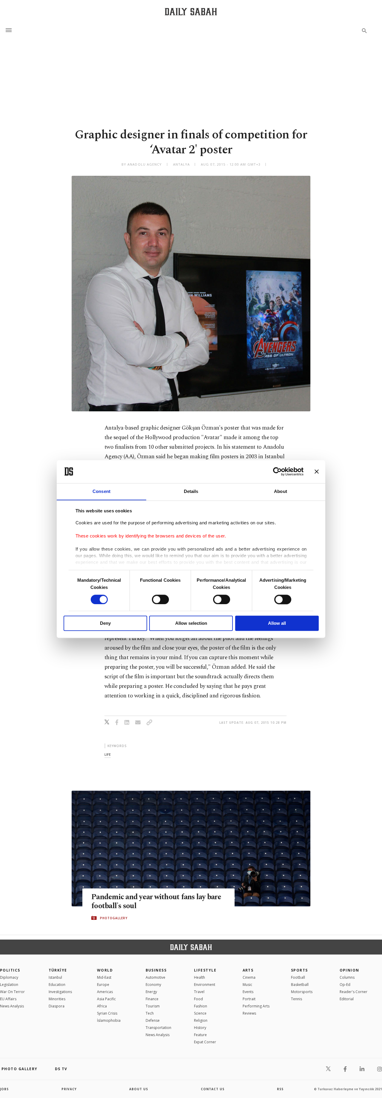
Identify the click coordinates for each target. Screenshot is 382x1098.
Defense (153, 1020)
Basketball (300, 984)
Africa (102, 1006)
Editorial (347, 998)
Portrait (249, 998)
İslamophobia (109, 1020)
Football (298, 977)
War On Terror (12, 991)
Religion (200, 1020)
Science (200, 1013)
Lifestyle (205, 970)
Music (247, 984)
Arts (248, 970)
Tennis (296, 998)
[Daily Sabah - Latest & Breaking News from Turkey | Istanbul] (191, 11)
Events (248, 991)
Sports (299, 970)
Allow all (277, 623)
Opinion (349, 970)
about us (138, 1089)
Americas (105, 991)
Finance (152, 998)
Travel (199, 991)
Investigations (60, 991)
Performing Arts (256, 1006)
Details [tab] (191, 491)
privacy (69, 1089)
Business (156, 970)
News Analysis (12, 1006)
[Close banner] (317, 471)
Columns (347, 977)
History (200, 1027)
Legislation (9, 984)
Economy (153, 984)
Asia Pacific (106, 998)
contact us (212, 1089)
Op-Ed (345, 984)
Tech (150, 1013)
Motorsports (301, 991)
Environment (204, 984)
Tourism (153, 1006)
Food (198, 998)
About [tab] (280, 491)
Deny (105, 623)
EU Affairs (8, 998)
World (105, 970)
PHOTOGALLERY (113, 918)
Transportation (158, 1027)
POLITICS (10, 970)
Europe (103, 984)
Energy (151, 991)
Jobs (4, 1089)
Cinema (249, 977)
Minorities (57, 998)
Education (57, 984)
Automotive (155, 977)
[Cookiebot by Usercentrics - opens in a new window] (277, 471)
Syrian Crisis (107, 1013)
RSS (280, 1089)
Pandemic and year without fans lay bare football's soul (156, 901)
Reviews (249, 1013)
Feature (200, 1034)
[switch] (160, 599)
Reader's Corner (353, 991)
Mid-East (104, 977)
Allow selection (191, 623)
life (107, 754)
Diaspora (56, 1006)
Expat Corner (205, 1041)
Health (199, 977)
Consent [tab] (101, 491)
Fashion (200, 1006)
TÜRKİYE (58, 970)
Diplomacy (9, 977)
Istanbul (55, 977)
